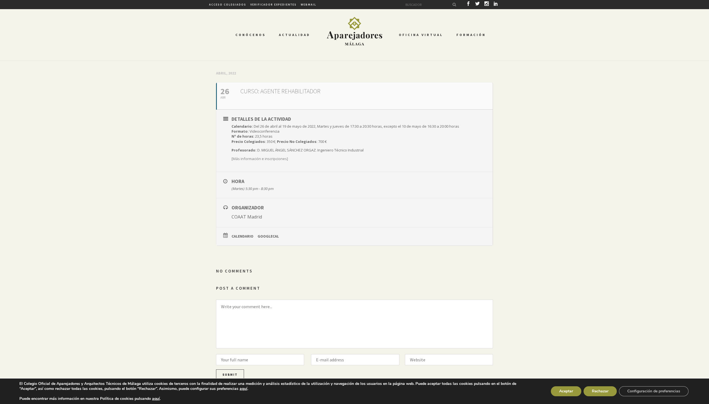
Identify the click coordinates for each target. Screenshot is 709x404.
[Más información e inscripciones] (260, 158)
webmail (308, 4)
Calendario (242, 236)
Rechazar (600, 391)
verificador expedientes (273, 4)
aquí (243, 388)
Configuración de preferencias (653, 391)
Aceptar (566, 391)
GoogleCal (268, 236)
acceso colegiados (227, 4)
